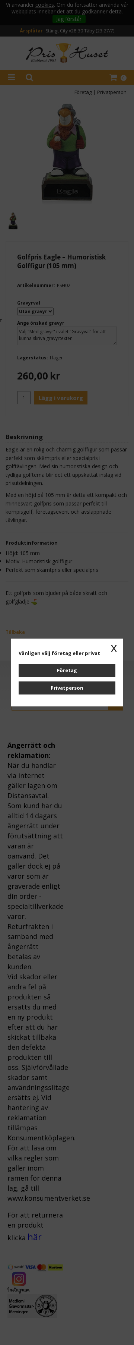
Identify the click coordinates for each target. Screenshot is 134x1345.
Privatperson (67, 687)
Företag (67, 670)
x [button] (114, 647)
